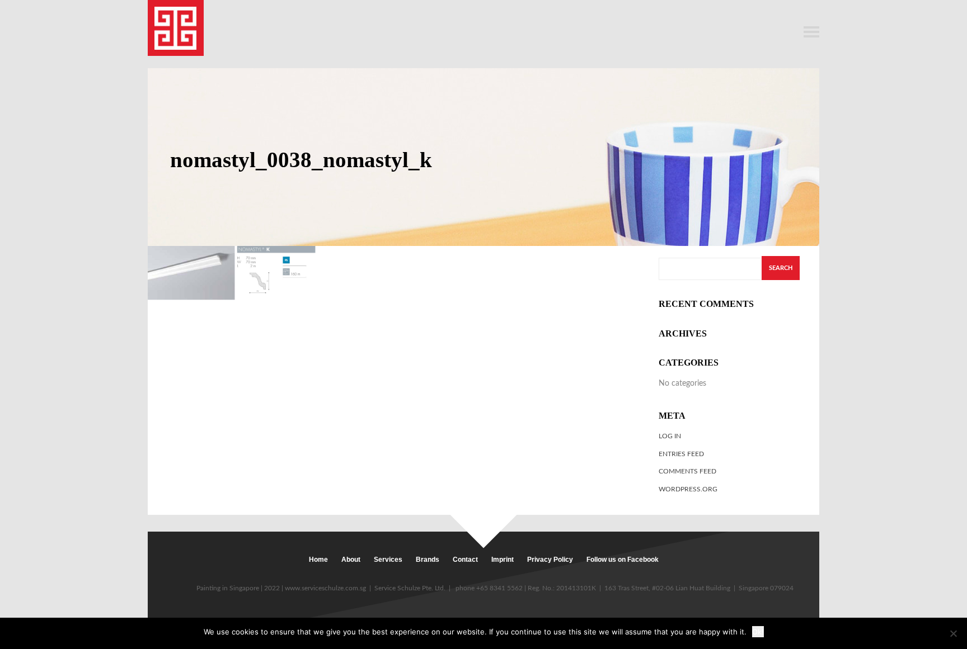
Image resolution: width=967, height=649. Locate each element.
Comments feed (687, 471)
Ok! (758, 631)
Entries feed (681, 454)
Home (318, 559)
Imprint (502, 559)
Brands (427, 559)
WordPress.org (688, 489)
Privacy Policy (550, 559)
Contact (465, 559)
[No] (953, 633)
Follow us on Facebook (622, 559)
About (350, 559)
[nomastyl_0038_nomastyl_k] (232, 272)
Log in (670, 436)
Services (388, 559)
